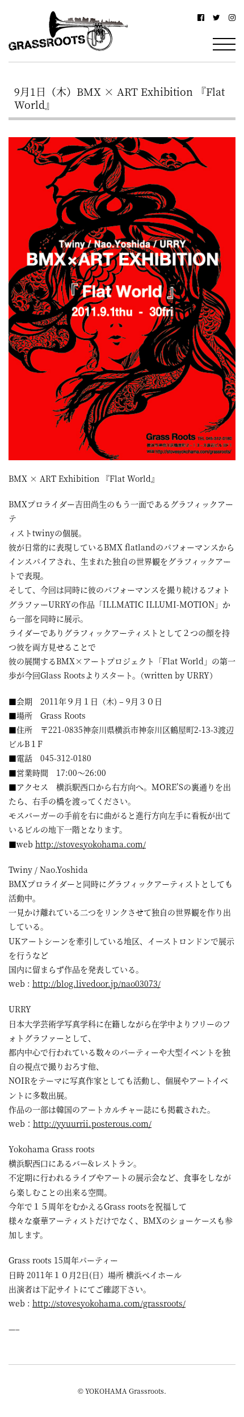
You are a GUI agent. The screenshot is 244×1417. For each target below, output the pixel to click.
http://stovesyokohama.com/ (90, 844)
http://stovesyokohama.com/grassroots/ (109, 1303)
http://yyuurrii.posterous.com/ (92, 1123)
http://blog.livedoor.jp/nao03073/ (96, 983)
